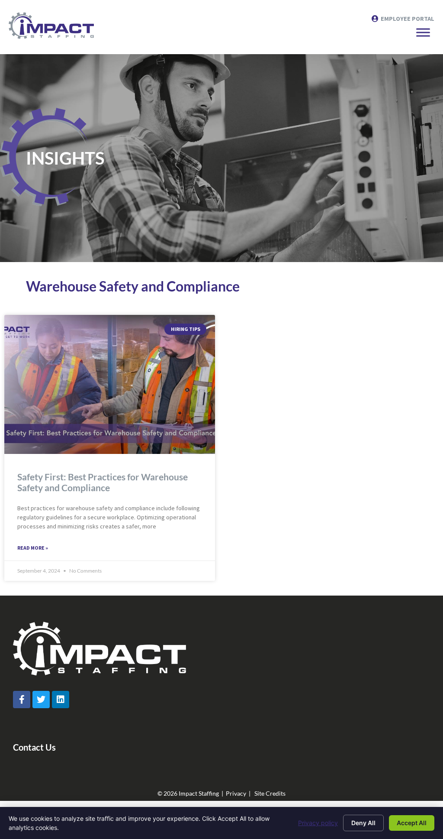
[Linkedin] (60, 699)
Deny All (363, 822)
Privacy (236, 793)
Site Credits (270, 793)
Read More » (32, 547)
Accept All (412, 822)
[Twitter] (41, 699)
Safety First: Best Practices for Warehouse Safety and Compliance (102, 482)
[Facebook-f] (21, 699)
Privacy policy (318, 822)
